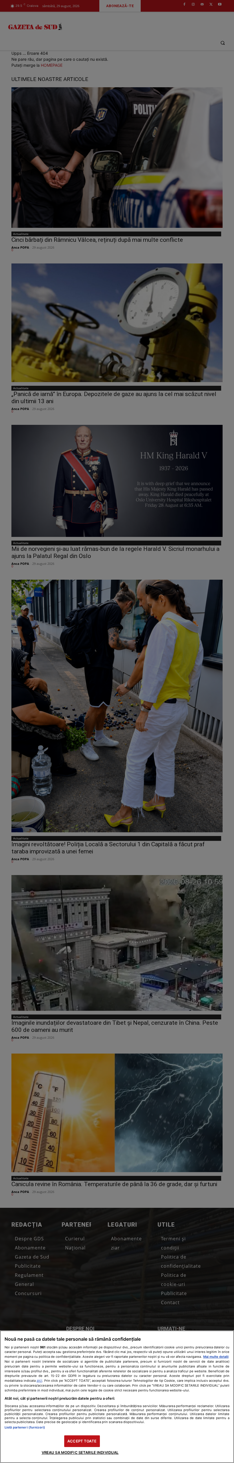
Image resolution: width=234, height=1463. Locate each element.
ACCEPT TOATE (81, 1441)
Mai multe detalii (216, 1357)
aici (39, 1380)
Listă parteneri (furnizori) (25, 1427)
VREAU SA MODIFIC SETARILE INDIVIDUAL (80, 1452)
